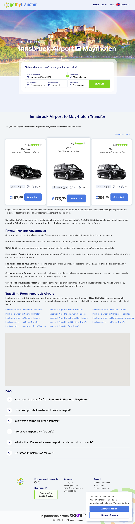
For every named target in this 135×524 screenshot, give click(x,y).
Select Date (33, 197)
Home (96, 4)
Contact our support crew (46, 494)
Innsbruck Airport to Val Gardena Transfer (68, 322)
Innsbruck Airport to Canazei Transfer (22, 318)
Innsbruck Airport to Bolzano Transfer (109, 309)
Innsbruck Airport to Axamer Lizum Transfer (25, 326)
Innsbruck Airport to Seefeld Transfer (22, 314)
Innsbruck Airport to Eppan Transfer (109, 322)
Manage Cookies (109, 515)
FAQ (112, 4)
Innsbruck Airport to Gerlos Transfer (22, 322)
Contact (104, 4)
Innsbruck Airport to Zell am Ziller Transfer (68, 318)
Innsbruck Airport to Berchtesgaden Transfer (113, 318)
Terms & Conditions (102, 483)
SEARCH (99, 83)
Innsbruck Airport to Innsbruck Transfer (23, 309)
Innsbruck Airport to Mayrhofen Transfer (67, 314)
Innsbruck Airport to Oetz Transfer (64, 326)
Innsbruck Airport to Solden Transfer (66, 309)
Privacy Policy (99, 485)
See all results (121, 134)
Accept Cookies (109, 508)
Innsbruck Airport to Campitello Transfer (111, 314)
